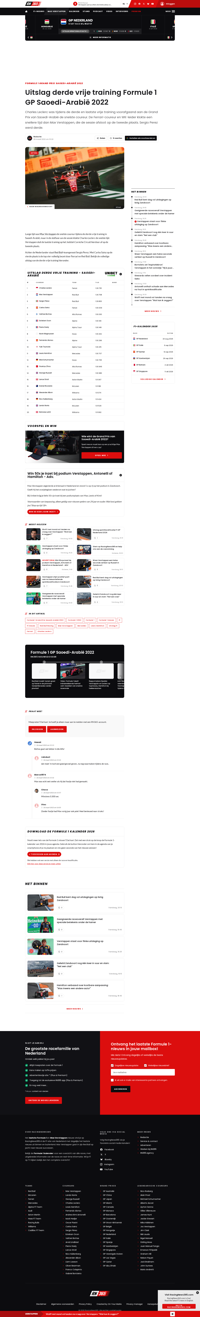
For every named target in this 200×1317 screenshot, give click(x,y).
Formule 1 (90, 620)
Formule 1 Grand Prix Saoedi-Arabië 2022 (54, 83)
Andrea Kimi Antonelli (76, 1215)
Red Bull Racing (46, 626)
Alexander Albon (73, 1258)
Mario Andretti (147, 1269)
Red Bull (58, 252)
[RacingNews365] (33, 4)
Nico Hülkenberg (73, 1254)
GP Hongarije (109, 1230)
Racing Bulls (33, 1223)
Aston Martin (34, 1215)
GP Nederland (109, 1234)
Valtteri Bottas (72, 1238)
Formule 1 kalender (43, 1153)
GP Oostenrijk (109, 1219)
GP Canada (108, 1207)
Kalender (74, 11)
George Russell (72, 1199)
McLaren (32, 1195)
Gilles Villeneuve (148, 1211)
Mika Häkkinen (147, 1223)
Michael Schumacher (150, 1199)
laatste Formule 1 (38, 1137)
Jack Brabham (147, 1262)
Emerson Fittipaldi (148, 1250)
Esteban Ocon (72, 1234)
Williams (32, 1226)
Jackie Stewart (147, 1219)
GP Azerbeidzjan (110, 1246)
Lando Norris (71, 1195)
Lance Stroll (71, 1250)
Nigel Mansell (146, 1238)
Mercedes (81, 626)
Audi (30, 1211)
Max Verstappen (57, 11)
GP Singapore (109, 1250)
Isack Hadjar (71, 1219)
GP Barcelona (109, 1215)
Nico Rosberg (146, 1191)
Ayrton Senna (146, 1207)
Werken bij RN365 (148, 1149)
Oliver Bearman (73, 1266)
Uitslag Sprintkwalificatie (74, 31)
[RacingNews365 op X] (144, 4)
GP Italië (107, 1238)
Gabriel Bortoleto (73, 1273)
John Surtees (146, 1266)
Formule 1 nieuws (106, 620)
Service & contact (149, 1141)
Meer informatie (102, 37)
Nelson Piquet (146, 1258)
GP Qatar (107, 1262)
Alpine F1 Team (35, 1207)
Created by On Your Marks (109, 1304)
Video (109, 11)
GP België (107, 1226)
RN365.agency (147, 1153)
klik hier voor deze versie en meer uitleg (44, 863)
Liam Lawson (72, 1262)
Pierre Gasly (71, 1246)
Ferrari (74, 256)
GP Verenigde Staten (113, 1254)
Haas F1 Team (34, 1219)
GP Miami (107, 1203)
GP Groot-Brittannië (112, 1223)
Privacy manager (135, 1304)
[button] (47, 24)
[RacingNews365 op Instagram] (135, 4)
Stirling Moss (146, 1242)
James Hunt (146, 1215)
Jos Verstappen (147, 1226)
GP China (107, 1195)
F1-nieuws (38, 11)
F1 (119, 620)
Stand (86, 11)
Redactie (37, 137)
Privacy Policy (85, 1304)
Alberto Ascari (146, 1203)
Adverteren (145, 1145)
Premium (136, 11)
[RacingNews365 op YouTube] (152, 4)
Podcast (98, 11)
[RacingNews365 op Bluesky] (148, 4)
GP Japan (107, 1199)
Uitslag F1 (113, 626)
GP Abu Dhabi (109, 1266)
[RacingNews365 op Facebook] (139, 4)
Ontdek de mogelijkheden (43, 1100)
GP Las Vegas (109, 1258)
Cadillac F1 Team (36, 1230)
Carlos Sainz (71, 1226)
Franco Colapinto (74, 1269)
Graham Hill (145, 1254)
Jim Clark (144, 1230)
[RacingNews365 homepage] (26, 11)
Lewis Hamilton (97, 626)
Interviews (122, 11)
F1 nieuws (31, 626)
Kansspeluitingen (156, 1304)
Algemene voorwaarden (62, 1304)
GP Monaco (108, 1211)
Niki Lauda (145, 1234)
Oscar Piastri (71, 1223)
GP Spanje (108, 1242)
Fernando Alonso (73, 1211)
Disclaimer (41, 1304)
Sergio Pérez (71, 1230)
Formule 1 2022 (74, 620)
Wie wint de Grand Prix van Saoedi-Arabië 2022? (98, 438)
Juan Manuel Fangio (149, 1246)
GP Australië (108, 1191)
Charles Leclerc (44, 631)
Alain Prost (145, 1195)
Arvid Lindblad (72, 1242)
